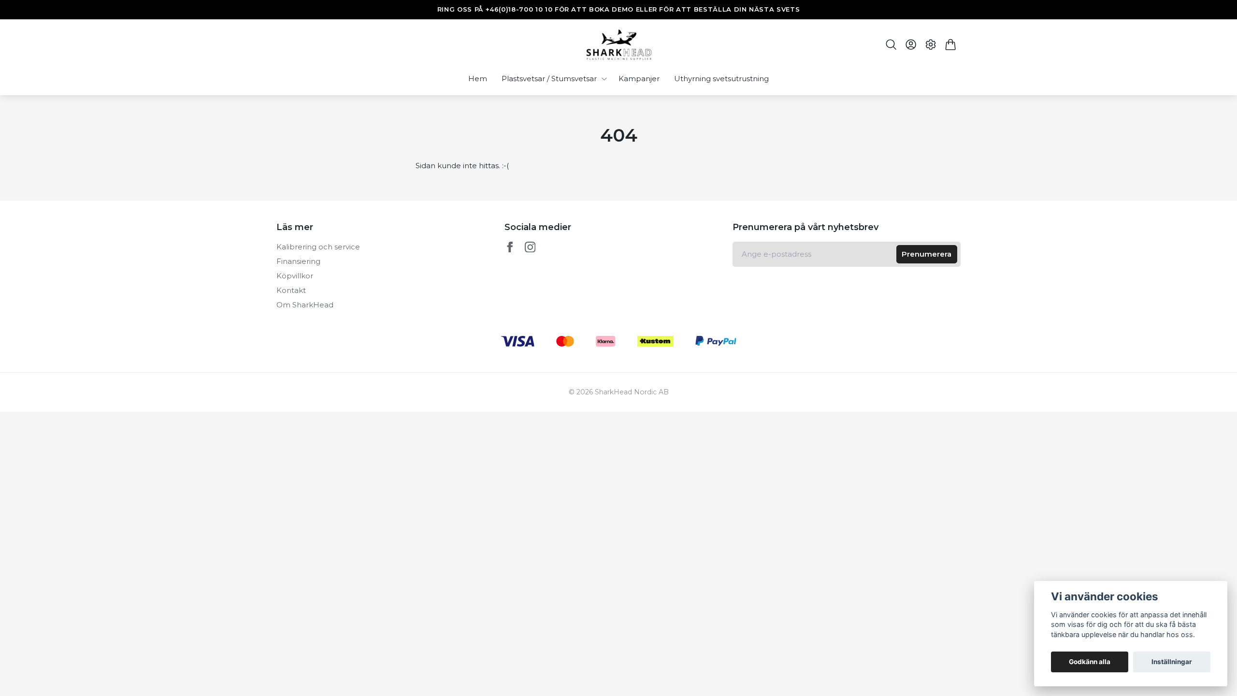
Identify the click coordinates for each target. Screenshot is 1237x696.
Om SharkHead (304, 304)
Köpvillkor (294, 275)
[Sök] (891, 44)
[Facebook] (510, 247)
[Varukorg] (951, 44)
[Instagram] (530, 247)
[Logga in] (911, 44)
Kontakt (291, 290)
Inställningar (1171, 662)
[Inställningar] (931, 44)
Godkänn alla (1089, 662)
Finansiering (298, 261)
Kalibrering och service (318, 246)
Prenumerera (926, 254)
